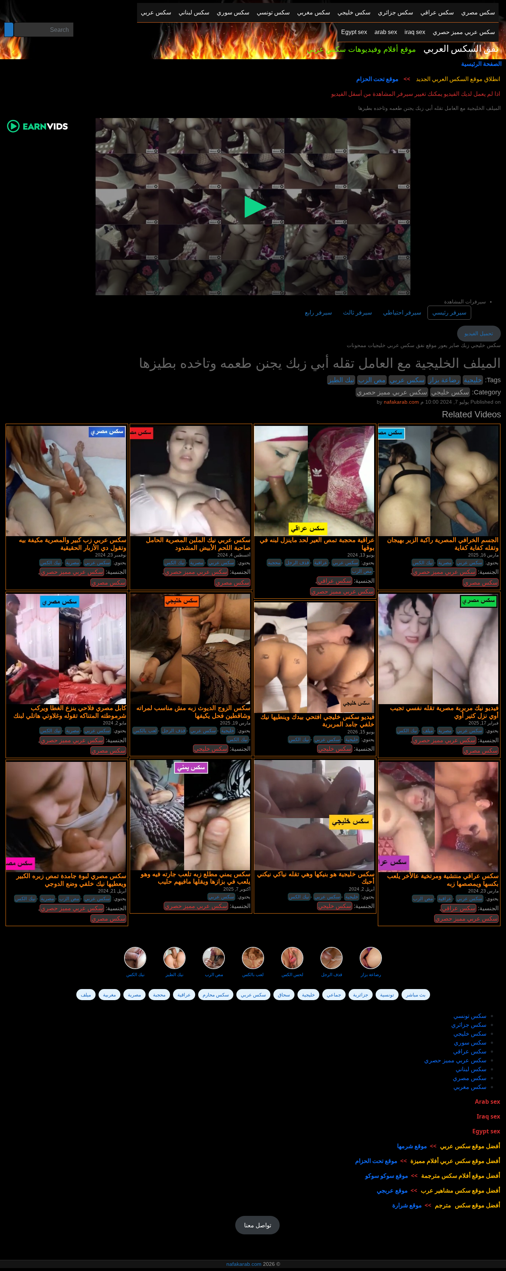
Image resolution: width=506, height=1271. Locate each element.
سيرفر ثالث (357, 312)
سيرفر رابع (318, 312)
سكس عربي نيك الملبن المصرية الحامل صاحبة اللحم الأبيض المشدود (198, 544)
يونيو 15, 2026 (360, 731)
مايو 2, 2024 (114, 723)
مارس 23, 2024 (483, 891)
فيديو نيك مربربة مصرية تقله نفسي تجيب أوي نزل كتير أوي (444, 712)
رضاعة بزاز (444, 380)
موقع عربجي (392, 1190)
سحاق (284, 994)
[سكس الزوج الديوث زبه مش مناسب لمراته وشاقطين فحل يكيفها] (183, 648)
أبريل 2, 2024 (361, 889)
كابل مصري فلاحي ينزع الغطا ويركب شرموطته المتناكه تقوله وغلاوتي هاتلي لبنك (69, 712)
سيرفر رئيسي (449, 312)
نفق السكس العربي (461, 49)
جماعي (334, 994)
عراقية (320, 562)
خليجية (473, 380)
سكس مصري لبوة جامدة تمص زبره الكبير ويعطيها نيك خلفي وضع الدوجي (71, 879)
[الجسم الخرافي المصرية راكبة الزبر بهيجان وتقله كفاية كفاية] (432, 480)
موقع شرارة (407, 1205)
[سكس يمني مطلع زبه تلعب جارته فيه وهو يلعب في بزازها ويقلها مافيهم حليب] (183, 814)
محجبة (274, 562)
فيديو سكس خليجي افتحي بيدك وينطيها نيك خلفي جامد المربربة (317, 720)
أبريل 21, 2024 (112, 891)
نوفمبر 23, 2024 (110, 555)
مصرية (72, 562)
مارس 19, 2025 (235, 723)
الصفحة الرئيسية (481, 64)
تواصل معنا (257, 1225)
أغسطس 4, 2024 (233, 555)
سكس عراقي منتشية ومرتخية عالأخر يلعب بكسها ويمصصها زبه (443, 879)
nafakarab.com (244, 1264)
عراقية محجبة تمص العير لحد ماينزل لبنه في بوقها (317, 544)
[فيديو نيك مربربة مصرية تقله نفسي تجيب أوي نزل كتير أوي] (432, 648)
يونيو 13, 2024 (360, 555)
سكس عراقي (334, 581)
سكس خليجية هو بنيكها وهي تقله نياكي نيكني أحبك (315, 878)
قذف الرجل (297, 562)
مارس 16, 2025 (483, 555)
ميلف (428, 730)
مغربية (109, 994)
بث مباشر (416, 994)
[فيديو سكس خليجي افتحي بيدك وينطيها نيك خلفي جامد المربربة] (307, 657)
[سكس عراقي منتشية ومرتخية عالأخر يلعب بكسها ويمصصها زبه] (432, 817)
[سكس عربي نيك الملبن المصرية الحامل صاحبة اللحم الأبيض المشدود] (183, 480)
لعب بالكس (145, 730)
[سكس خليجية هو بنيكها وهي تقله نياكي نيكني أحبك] (307, 814)
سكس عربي (407, 380)
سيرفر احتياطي (402, 312)
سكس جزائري (468, 1025)
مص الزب (372, 380)
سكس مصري (108, 582)
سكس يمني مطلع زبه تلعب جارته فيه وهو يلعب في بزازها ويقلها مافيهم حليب (195, 878)
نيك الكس (50, 562)
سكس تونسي (469, 1016)
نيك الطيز (341, 380)
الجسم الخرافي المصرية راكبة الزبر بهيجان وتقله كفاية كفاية (443, 544)
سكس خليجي (450, 392)
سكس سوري (470, 1042)
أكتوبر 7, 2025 (236, 889)
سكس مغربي (469, 1087)
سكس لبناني (471, 1069)
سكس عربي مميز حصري (392, 392)
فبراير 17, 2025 (484, 723)
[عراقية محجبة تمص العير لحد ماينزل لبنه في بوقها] (307, 480)
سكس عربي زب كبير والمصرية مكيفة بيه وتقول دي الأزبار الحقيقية (72, 544)
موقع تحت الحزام (377, 79)
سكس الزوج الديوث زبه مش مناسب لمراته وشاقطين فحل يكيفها (193, 712)
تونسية (387, 994)
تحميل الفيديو (479, 333)
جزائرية (360, 994)
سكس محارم (216, 994)
